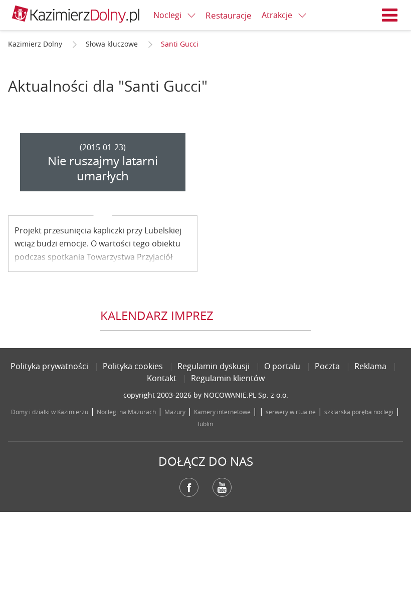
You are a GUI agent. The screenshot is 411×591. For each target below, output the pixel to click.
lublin (205, 424)
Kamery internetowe (222, 412)
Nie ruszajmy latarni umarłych (103, 168)
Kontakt (161, 378)
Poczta (327, 366)
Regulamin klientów (228, 378)
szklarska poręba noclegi (358, 412)
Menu (390, 15)
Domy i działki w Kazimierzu (49, 412)
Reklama (370, 366)
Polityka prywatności (49, 366)
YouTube (222, 487)
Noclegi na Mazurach (126, 412)
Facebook (188, 487)
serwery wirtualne (291, 412)
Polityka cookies (133, 366)
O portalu (282, 366)
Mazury (174, 412)
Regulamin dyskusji (213, 366)
